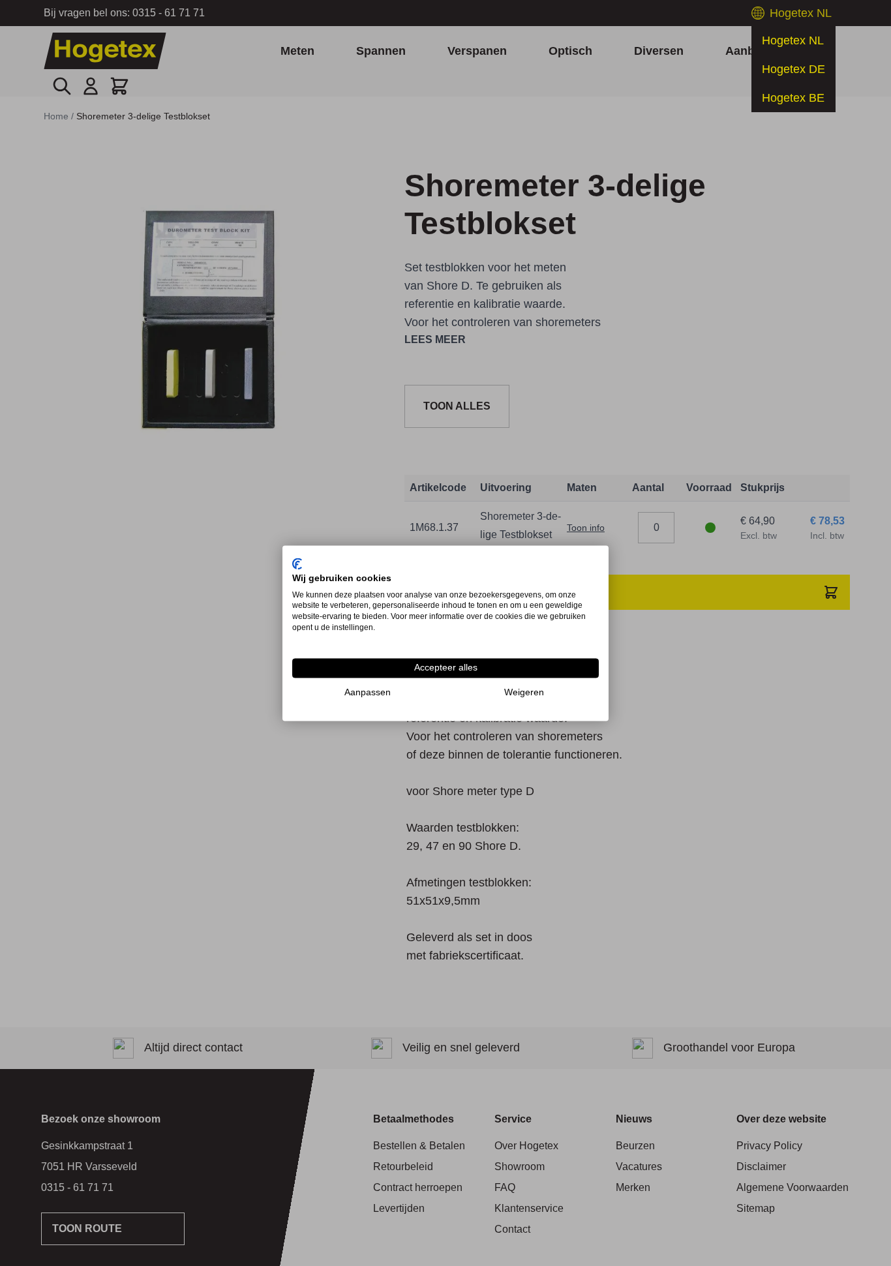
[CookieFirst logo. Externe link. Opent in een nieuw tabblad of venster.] (297, 563)
